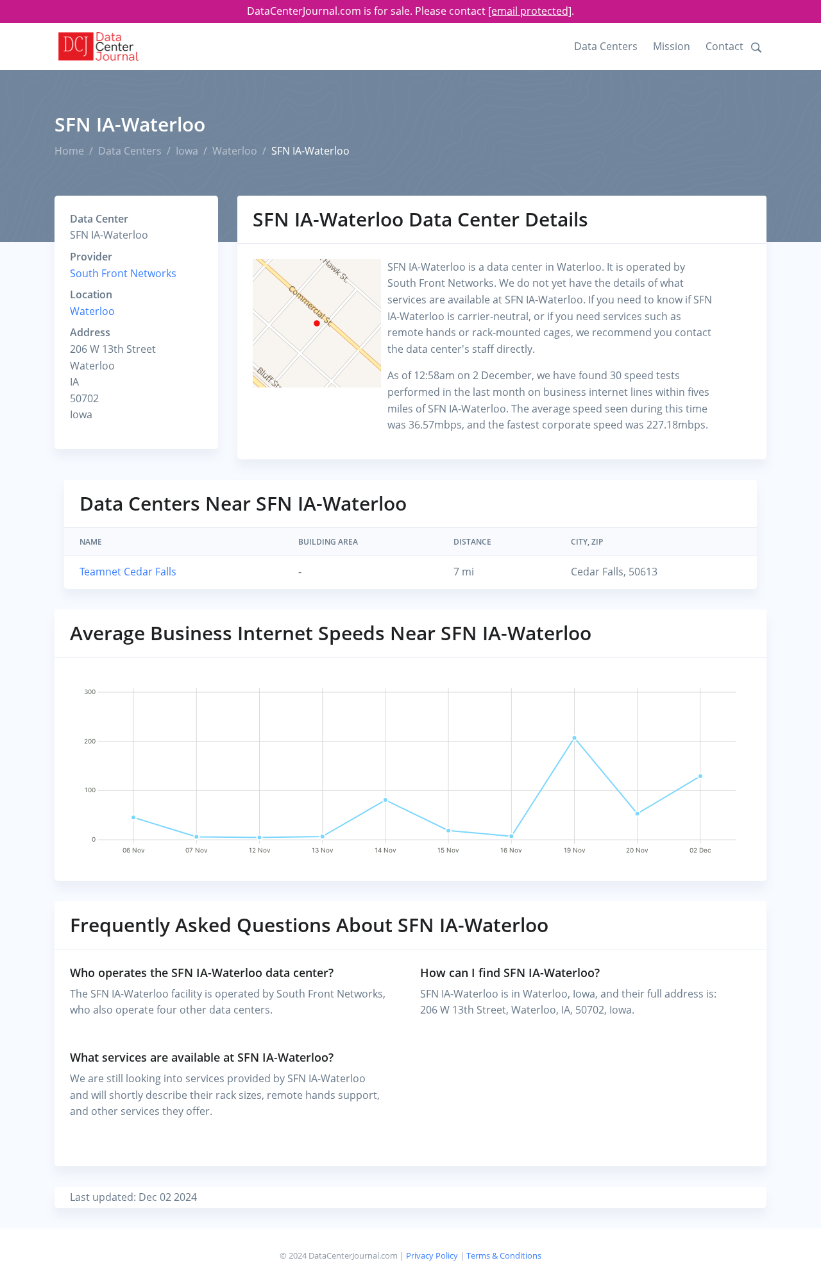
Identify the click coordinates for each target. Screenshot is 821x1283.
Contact (724, 46)
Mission (671, 46)
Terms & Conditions (503, 1255)
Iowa (187, 151)
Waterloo (234, 151)
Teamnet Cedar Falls (128, 572)
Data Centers (606, 46)
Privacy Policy (432, 1255)
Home (69, 151)
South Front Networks (123, 273)
